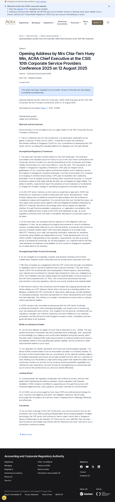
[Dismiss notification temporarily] (109, 6)
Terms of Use (47, 494)
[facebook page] (81, 466)
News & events (43, 469)
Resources (8, 477)
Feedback (83, 476)
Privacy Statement (31, 494)
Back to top (27, 434)
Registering (8, 462)
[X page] (93, 466)
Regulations (8, 469)
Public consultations (45, 462)
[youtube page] (87, 466)
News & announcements (50, 36)
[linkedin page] (98, 466)
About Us (7, 480)
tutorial (20, 9)
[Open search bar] (108, 22)
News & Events (32, 36)
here (43, 108)
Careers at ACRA (44, 466)
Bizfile (96, 23)
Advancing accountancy (13, 473)
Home (21, 36)
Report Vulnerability (11, 494)
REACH (58, 494)
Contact (83, 472)
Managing (8, 466)
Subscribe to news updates (48, 473)
